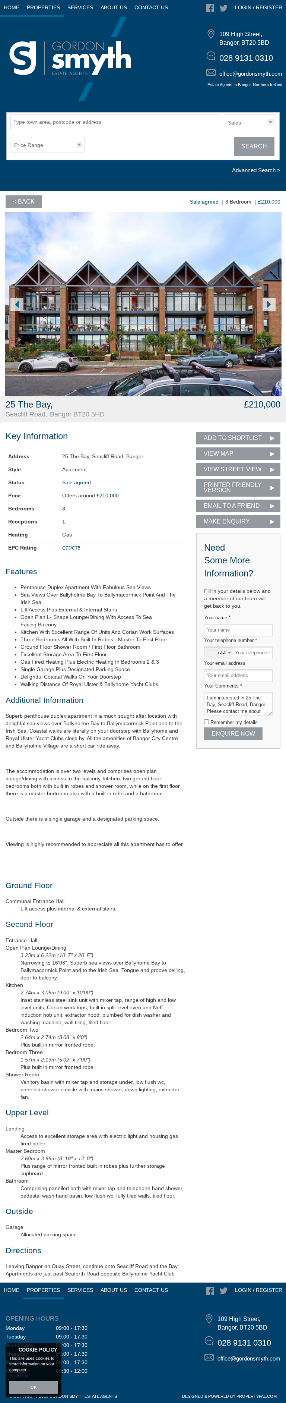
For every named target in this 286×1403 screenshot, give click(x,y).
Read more (19, 1376)
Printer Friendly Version (233, 487)
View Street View (232, 469)
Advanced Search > (256, 170)
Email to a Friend (232, 506)
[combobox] (218, 653)
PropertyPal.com (256, 1396)
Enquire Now (233, 733)
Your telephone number (230, 640)
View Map (218, 453)
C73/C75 (71, 548)
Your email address (224, 663)
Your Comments (223, 686)
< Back (24, 201)
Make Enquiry (227, 521)
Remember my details (234, 722)
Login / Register (258, 7)
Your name (217, 617)
